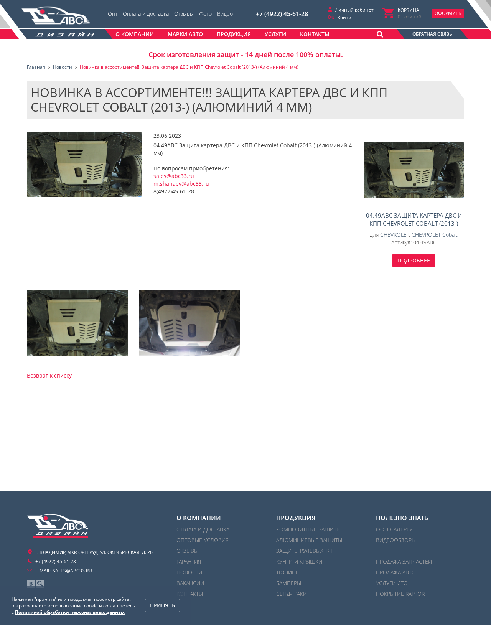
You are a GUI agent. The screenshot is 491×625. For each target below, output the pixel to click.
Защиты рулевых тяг (304, 550)
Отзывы (184, 13)
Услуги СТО (392, 583)
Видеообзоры (396, 540)
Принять (162, 605)
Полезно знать (402, 518)
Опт (112, 13)
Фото (205, 13)
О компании (198, 518)
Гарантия (188, 561)
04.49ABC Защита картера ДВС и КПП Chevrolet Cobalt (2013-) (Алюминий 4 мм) (414, 170)
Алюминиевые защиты (309, 540)
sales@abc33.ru (173, 176)
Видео (225, 13)
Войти (344, 17)
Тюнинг (287, 572)
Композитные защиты (308, 529)
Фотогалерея (394, 529)
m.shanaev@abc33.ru (181, 183)
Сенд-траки (291, 593)
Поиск (40, 584)
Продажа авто (396, 572)
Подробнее (413, 260)
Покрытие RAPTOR (400, 593)
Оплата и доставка (146, 13)
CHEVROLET (394, 234)
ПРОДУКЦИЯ (295, 518)
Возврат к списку (49, 375)
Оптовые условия (202, 540)
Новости (189, 572)
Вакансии (190, 583)
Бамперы (288, 583)
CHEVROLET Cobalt (435, 234)
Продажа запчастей (404, 561)
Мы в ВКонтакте (31, 584)
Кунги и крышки (299, 561)
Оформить (448, 13)
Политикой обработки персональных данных (70, 612)
